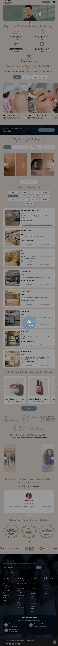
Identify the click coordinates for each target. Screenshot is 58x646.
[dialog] (29, 323)
